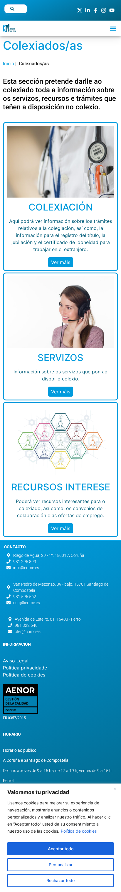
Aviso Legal (15, 661)
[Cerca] (114, 788)
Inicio (8, 63)
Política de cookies (79, 830)
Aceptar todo (60, 848)
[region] (60, 838)
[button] (113, 28)
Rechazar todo (60, 880)
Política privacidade (25, 668)
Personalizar (61, 864)
